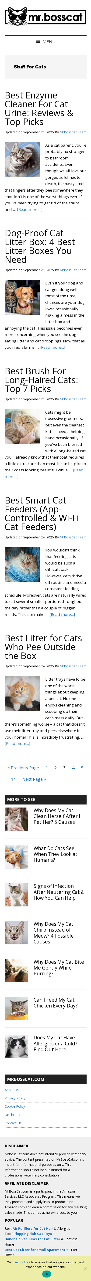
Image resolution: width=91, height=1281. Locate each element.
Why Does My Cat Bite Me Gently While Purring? (59, 968)
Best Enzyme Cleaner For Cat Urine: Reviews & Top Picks (39, 108)
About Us (12, 1090)
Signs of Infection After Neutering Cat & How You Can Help (59, 892)
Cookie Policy (15, 1106)
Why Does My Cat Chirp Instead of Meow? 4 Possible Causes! (54, 933)
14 (14, 779)
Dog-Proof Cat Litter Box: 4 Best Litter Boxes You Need (40, 246)
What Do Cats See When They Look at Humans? (55, 854)
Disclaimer (13, 1114)
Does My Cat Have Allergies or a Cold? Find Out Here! (55, 1043)
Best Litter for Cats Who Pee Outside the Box (43, 647)
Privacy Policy (15, 1098)
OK (47, 1274)
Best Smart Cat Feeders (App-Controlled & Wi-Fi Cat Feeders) (42, 513)
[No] (85, 1268)
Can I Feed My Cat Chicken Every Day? (56, 1003)
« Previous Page (23, 769)
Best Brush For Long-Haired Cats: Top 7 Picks (41, 380)
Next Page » (34, 780)
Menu (49, 41)
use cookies (21, 1262)
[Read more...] (30, 209)
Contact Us (13, 1123)
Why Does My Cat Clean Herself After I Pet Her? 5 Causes (57, 816)
